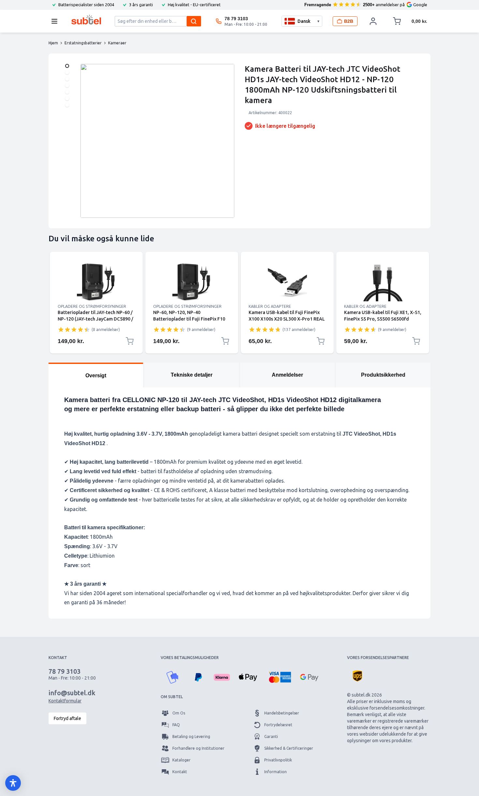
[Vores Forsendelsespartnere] (357, 676)
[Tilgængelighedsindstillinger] (13, 783)
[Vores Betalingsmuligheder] (172, 677)
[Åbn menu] (56, 21)
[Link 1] (96, 281)
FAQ (176, 725)
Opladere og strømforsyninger (92, 306)
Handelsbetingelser (281, 713)
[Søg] (194, 21)
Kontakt (179, 772)
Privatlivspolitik (278, 760)
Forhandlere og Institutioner (198, 748)
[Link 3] (287, 281)
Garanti (271, 736)
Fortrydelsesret (278, 725)
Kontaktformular (65, 700)
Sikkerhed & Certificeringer (288, 748)
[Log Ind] (373, 21)
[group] (74, 329)
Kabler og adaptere (270, 306)
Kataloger (181, 760)
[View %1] (67, 66)
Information (275, 772)
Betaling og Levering (191, 736)
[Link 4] (383, 281)
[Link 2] (192, 281)
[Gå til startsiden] (86, 19)
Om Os (178, 713)
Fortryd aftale (67, 718)
